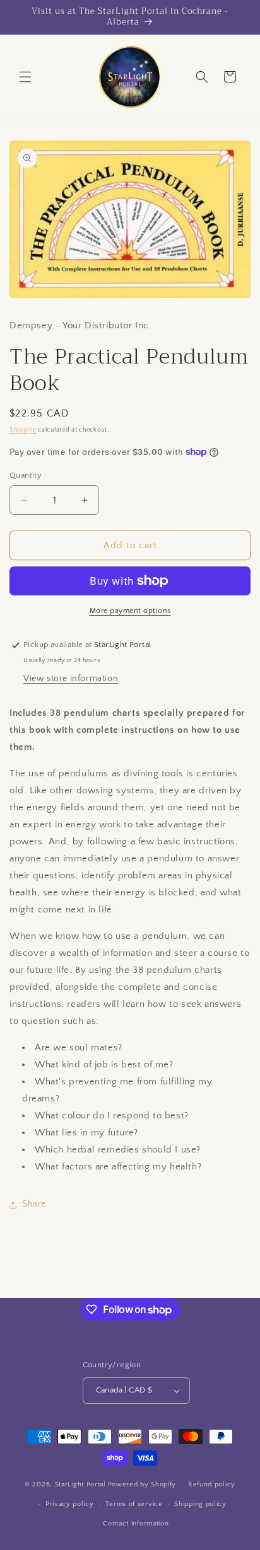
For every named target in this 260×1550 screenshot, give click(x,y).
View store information (70, 679)
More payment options (130, 611)
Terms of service (133, 1504)
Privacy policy (69, 1504)
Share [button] (34, 1204)
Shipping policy (200, 1504)
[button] (25, 77)
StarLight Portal (80, 1484)
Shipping (23, 430)
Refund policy (211, 1484)
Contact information (135, 1523)
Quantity (25, 475)
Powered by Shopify (142, 1484)
